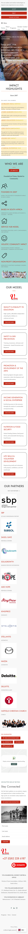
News (9, 915)
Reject (14, 13)
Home (3, 28)
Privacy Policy (14, 927)
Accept (14, 9)
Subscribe (5, 841)
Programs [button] (13, 28)
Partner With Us (9, 69)
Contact (14, 915)
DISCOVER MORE (9, 322)
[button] (4, 23)
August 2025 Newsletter (12, 802)
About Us (7, 28)
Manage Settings (14, 17)
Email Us (20, 742)
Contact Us (25, 28)
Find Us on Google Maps (12, 738)
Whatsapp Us (8, 746)
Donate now (20, 28)
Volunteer (8, 74)
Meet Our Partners (13, 490)
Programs (3, 915)
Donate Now (8, 65)
